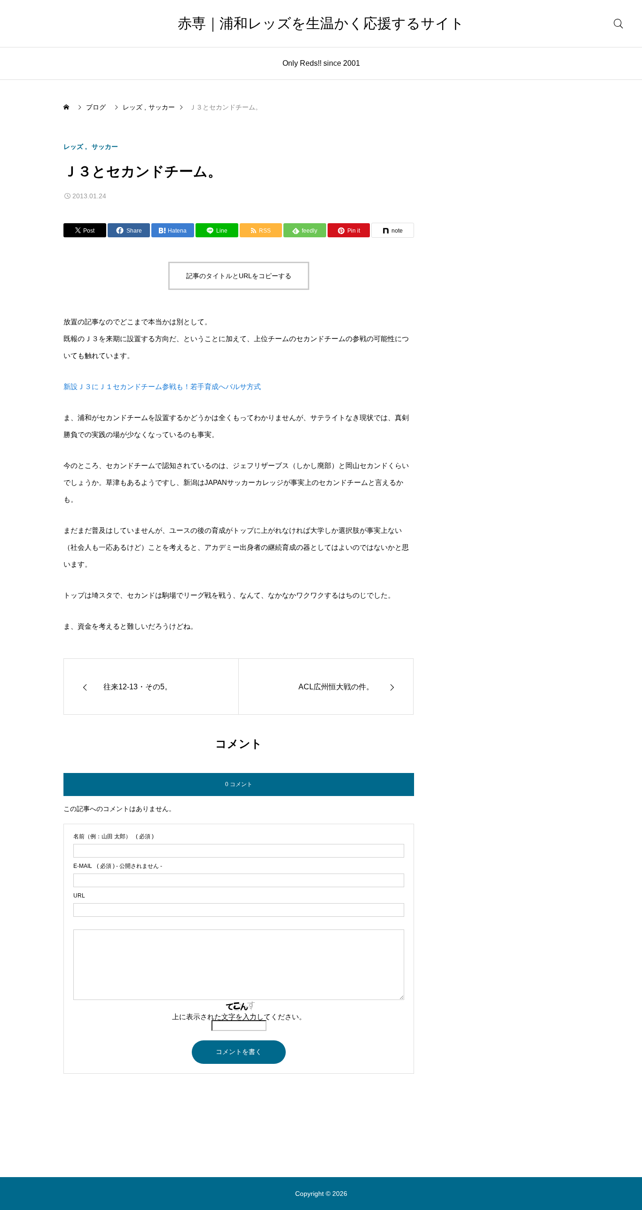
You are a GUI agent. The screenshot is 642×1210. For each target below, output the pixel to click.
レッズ (73, 146)
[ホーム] (67, 107)
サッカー (105, 146)
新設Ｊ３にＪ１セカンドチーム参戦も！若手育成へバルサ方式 (162, 386)
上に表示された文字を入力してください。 (239, 1017)
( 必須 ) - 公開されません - (117, 866)
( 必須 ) (113, 836)
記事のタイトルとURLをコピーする (238, 276)
